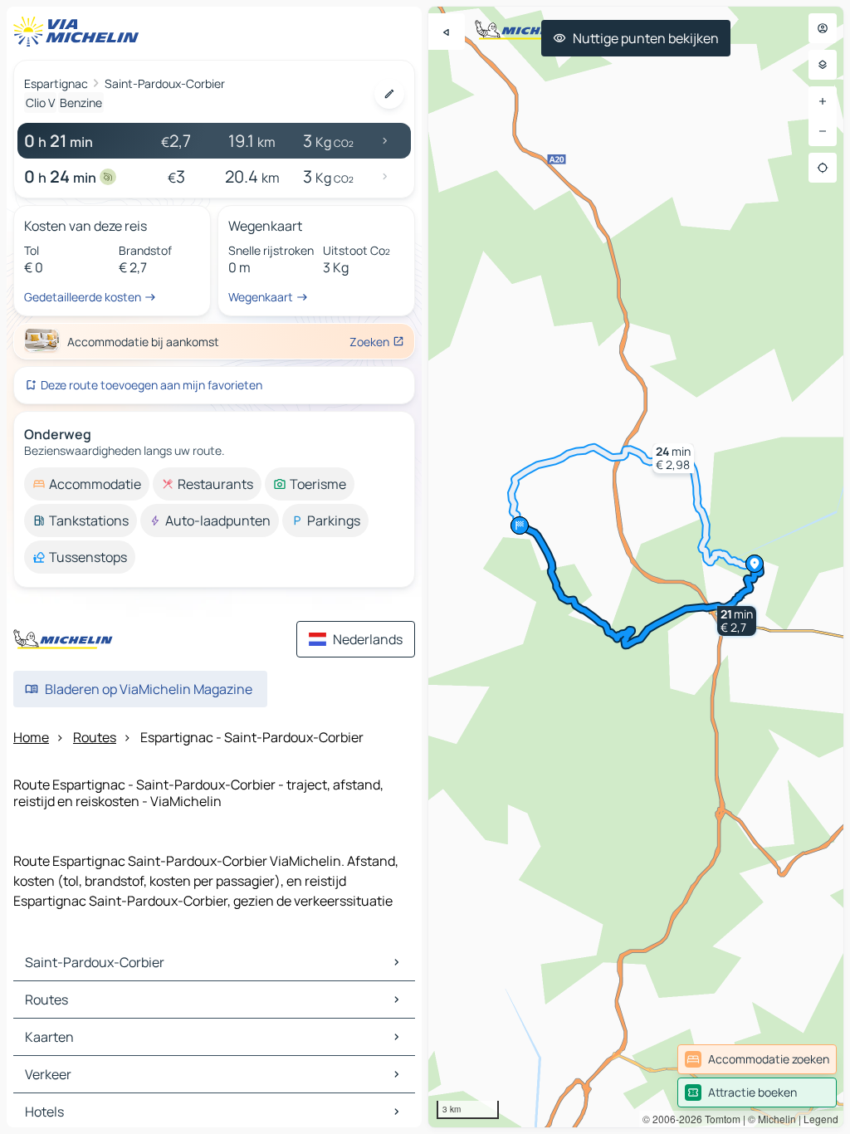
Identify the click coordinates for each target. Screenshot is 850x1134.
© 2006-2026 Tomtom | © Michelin (719, 1119)
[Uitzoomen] (822, 131)
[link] (757, 1059)
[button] (736, 621)
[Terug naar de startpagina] (79, 31)
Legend (821, 1119)
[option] (86, 484)
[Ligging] (822, 168)
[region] (635, 567)
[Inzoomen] (822, 101)
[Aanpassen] (389, 94)
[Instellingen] (822, 65)
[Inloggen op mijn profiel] (822, 28)
